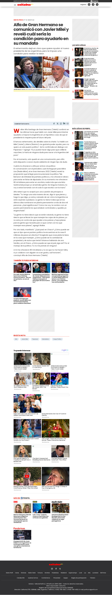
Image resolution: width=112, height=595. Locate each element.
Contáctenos (45, 578)
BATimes (103, 573)
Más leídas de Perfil (81, 128)
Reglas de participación (78, 578)
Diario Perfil (9, 573)
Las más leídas (79, 45)
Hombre (47, 573)
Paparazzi (35, 339)
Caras (17, 573)
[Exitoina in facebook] (93, 4)
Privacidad (56, 578)
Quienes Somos (33, 578)
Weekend (64, 573)
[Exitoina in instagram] (89, 4)
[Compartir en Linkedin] (64, 123)
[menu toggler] (15, 4)
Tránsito (92, 578)
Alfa (16, 339)
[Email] (68, 124)
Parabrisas (55, 573)
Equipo (66, 578)
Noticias (23, 573)
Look (80, 573)
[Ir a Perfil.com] (94, 2)
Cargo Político (57, 339)
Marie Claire (32, 573)
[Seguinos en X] (97, 4)
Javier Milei (25, 339)
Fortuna (40, 573)
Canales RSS (20, 578)
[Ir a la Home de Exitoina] (25, 4)
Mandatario (45, 339)
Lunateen (95, 573)
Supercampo (73, 573)
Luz (85, 573)
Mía (89, 573)
